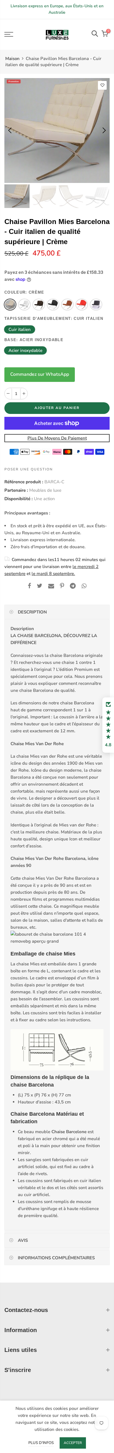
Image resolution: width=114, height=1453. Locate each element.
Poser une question (28, 469)
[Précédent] (10, 130)
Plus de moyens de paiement (57, 438)
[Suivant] (103, 130)
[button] (108, 725)
